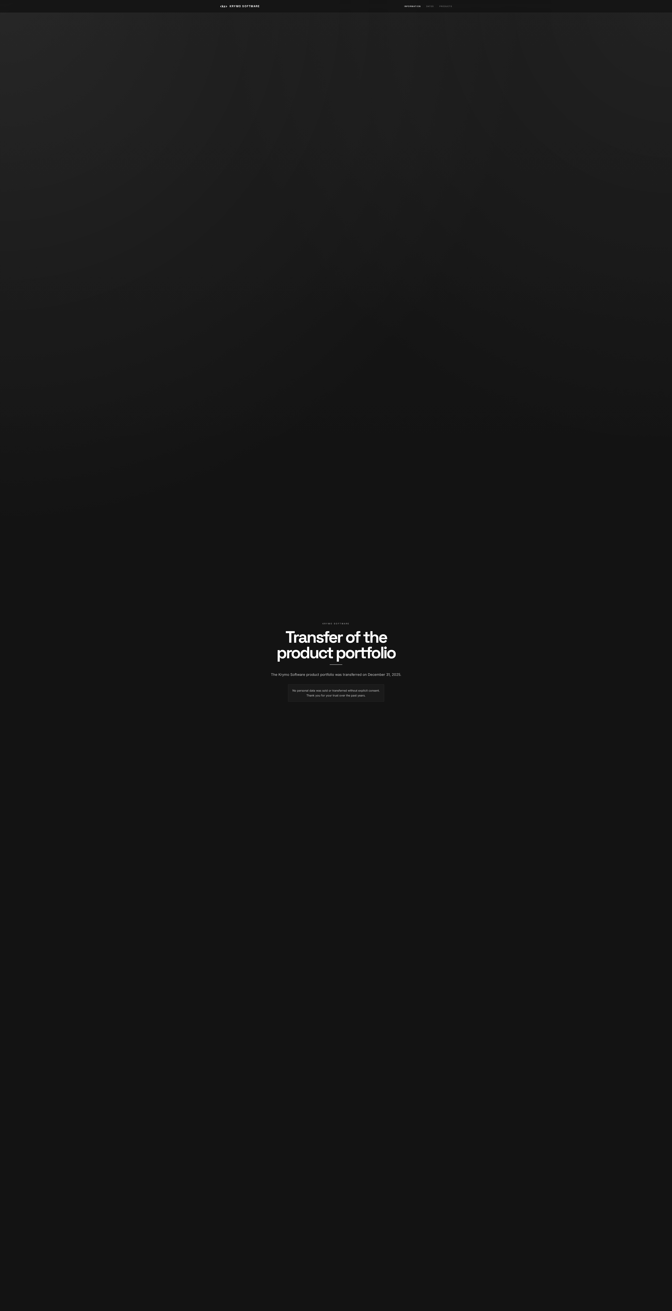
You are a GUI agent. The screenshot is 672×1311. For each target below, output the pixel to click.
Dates (430, 6)
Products (445, 6)
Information (412, 6)
